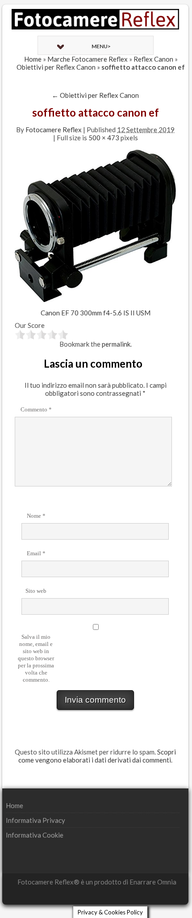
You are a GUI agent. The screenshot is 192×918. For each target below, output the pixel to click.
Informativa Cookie (34, 835)
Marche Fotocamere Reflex (87, 59)
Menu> (101, 46)
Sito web (35, 590)
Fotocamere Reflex (53, 130)
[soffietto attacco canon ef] (95, 225)
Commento (36, 409)
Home (33, 59)
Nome (36, 515)
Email (36, 553)
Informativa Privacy (35, 820)
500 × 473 (103, 138)
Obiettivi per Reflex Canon (56, 67)
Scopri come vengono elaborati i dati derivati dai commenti (97, 756)
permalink (116, 344)
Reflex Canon (153, 59)
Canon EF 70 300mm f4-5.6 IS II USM (95, 313)
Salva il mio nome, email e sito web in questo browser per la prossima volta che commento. (36, 658)
